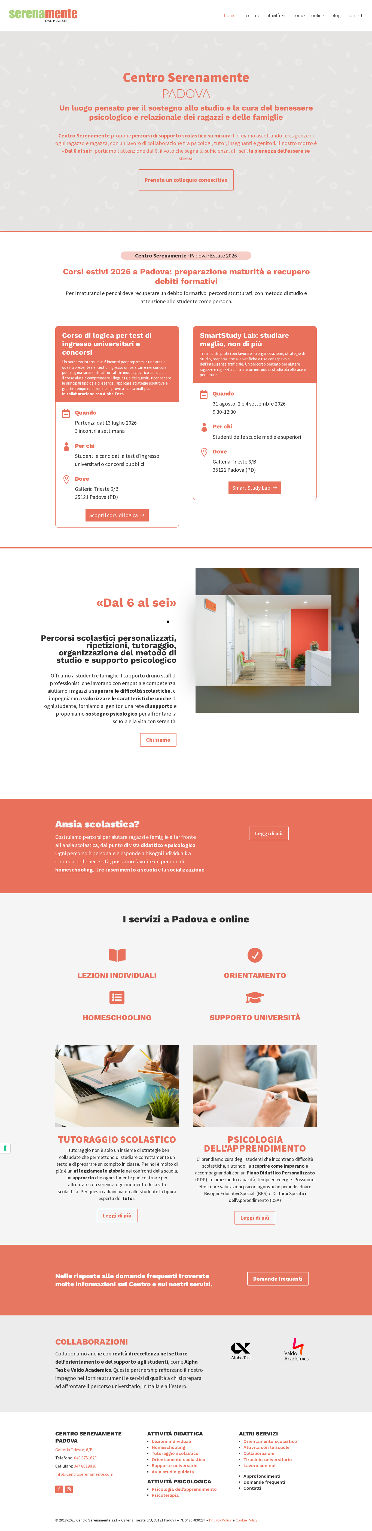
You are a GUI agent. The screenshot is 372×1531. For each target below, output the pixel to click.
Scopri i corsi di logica (113, 515)
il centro (251, 16)
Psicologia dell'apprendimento (255, 1143)
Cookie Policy (247, 1520)
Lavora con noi (259, 1465)
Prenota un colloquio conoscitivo (186, 179)
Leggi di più (269, 833)
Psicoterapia (165, 1495)
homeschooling (308, 16)
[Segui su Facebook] (59, 1489)
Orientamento (255, 975)
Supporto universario (175, 1465)
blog (335, 16)
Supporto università (255, 1017)
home (230, 16)
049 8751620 (85, 1458)
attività (273, 16)
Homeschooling (117, 1017)
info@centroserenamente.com (84, 1474)
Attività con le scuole (266, 1447)
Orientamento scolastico (178, 1459)
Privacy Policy (220, 1520)
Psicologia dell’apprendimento (184, 1489)
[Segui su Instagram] (69, 1489)
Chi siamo (158, 739)
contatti (355, 16)
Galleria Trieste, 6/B (74, 1449)
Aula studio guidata (173, 1471)
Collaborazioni (259, 1453)
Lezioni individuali (117, 975)
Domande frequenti (278, 1278)
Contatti (252, 1488)
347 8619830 (85, 1466)
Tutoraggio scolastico (117, 1139)
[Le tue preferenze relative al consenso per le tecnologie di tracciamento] (5, 1148)
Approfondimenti (261, 1476)
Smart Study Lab (251, 487)
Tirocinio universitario (267, 1459)
